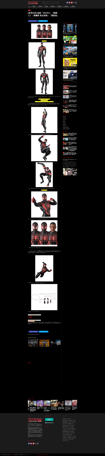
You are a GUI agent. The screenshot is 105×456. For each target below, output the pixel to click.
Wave (72, 439)
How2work (73, 428)
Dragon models (65, 425)
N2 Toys (64, 434)
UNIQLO (69, 437)
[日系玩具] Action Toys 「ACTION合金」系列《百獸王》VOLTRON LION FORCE (73, 96)
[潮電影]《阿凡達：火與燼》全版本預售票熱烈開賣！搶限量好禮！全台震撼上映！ (73, 101)
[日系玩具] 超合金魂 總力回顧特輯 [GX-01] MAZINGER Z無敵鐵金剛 (73, 106)
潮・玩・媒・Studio (31, 18)
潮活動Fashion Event (72, 6)
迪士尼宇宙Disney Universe (52, 6)
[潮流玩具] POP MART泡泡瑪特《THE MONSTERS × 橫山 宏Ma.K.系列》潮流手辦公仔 (73, 91)
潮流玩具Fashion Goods (59, 6)
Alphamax (71, 420)
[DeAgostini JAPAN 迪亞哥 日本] (49, 420)
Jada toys (68, 429)
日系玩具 (64, 118)
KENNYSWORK (65, 431)
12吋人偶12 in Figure (46, 6)
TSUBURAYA (65, 437)
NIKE (71, 434)
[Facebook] (67, 3)
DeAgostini (70, 423)
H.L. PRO (68, 428)
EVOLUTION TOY (66, 426)
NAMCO (67, 434)
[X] (74, 3)
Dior (73, 423)
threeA (67, 440)
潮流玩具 (64, 116)
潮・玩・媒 (12, 454)
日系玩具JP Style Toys (33, 6)
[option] (31, 405)
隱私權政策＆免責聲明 (40, 454)
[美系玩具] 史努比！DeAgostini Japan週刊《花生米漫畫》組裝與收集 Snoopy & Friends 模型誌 (70, 68)
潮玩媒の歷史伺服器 (66, 128)
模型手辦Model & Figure (66, 6)
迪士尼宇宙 (65, 125)
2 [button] (52, 412)
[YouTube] (72, 3)
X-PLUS (64, 440)
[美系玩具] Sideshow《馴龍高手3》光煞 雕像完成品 (52, 408)
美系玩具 (29, 10)
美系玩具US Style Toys (40, 6)
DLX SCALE (65, 423)
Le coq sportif (71, 431)
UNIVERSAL (74, 437)
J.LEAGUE (64, 429)
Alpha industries (65, 420)
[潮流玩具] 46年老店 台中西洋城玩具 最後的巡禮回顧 (73, 86)
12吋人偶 (64, 119)
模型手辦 (64, 124)
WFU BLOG (29, 454)
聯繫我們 (46, 454)
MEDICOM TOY (36, 334)
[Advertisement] (44, 354)
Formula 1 (64, 428)
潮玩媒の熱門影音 (66, 127)
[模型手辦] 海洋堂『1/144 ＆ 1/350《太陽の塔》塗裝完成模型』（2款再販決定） (73, 110)
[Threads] (76, 3)
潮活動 (64, 121)
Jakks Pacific (73, 429)
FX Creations (72, 426)
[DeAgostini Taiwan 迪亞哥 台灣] (49, 423)
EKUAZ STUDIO (71, 425)
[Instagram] (69, 3)
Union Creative (65, 439)
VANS (70, 439)
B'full (74, 420)
